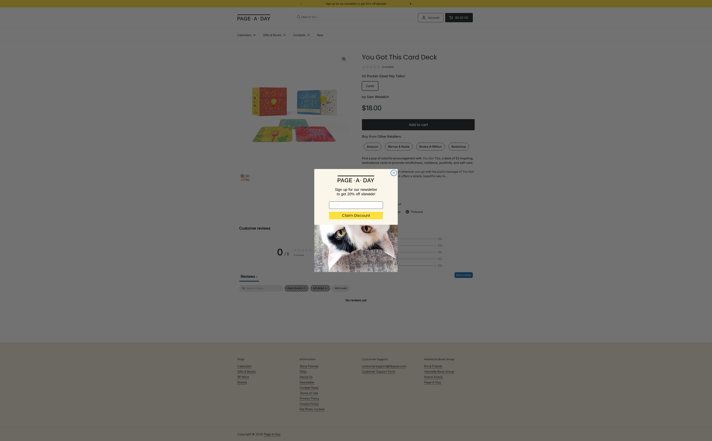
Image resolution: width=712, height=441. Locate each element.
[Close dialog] (394, 173)
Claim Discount (356, 215)
